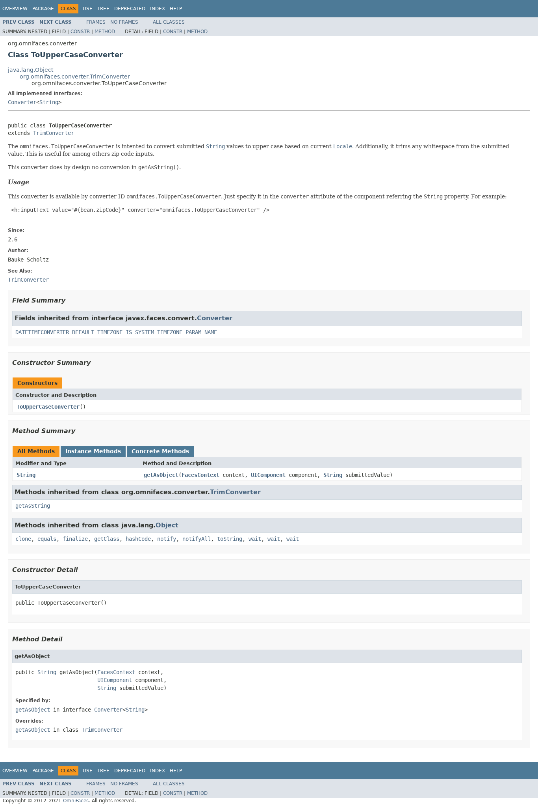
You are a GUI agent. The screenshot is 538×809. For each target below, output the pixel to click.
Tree (103, 8)
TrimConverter (53, 133)
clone (23, 539)
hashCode (138, 539)
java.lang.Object (30, 70)
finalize (75, 539)
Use (88, 8)
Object (167, 525)
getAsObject (161, 475)
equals (46, 539)
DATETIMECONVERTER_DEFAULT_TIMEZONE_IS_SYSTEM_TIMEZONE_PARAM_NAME (116, 332)
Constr (80, 31)
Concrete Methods (160, 451)
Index (157, 8)
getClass (106, 539)
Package (43, 8)
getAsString (32, 506)
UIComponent (268, 475)
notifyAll (196, 539)
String (48, 102)
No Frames (124, 22)
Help (176, 8)
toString (229, 539)
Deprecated (129, 8)
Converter (22, 102)
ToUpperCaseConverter (48, 407)
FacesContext (200, 475)
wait (255, 539)
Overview (15, 8)
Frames (96, 22)
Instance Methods (93, 451)
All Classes (169, 22)
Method (105, 31)
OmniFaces (76, 800)
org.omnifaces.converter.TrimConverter (75, 76)
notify (166, 539)
